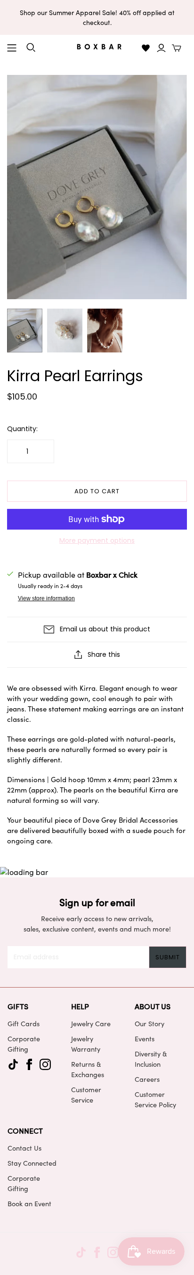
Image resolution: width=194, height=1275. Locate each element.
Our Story (149, 1023)
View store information (46, 598)
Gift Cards (24, 1023)
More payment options (97, 540)
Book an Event (29, 1203)
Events (144, 1038)
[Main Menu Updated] (11, 48)
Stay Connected (32, 1163)
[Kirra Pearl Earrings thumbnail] (24, 330)
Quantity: (22, 429)
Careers (147, 1079)
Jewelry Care (91, 1023)
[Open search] (31, 47)
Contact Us (24, 1147)
